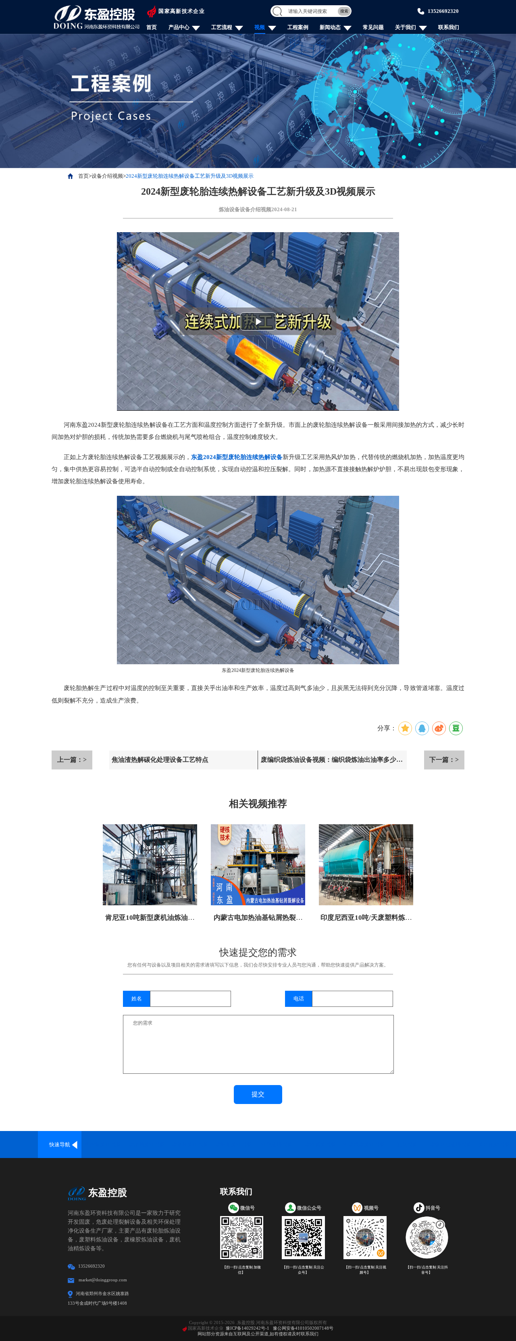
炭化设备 (407, 1144)
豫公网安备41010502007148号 (303, 1328)
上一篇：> (72, 759)
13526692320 (443, 11)
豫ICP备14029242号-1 (247, 1328)
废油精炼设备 (320, 1144)
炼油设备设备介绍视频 (245, 209)
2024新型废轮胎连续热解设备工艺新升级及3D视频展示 (190, 176)
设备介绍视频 (107, 176)
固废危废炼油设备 (364, 1144)
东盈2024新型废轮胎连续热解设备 (237, 457)
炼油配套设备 (494, 1144)
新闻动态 (330, 27)
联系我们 (448, 27)
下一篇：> (444, 759)
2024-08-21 (284, 209)
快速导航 (59, 1144)
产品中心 (179, 27)
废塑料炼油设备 (190, 1144)
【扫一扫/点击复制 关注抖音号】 (427, 1269)
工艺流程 (221, 27)
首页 (151, 27)
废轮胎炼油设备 (146, 1144)
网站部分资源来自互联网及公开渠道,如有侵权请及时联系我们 (258, 1333)
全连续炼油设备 (103, 1144)
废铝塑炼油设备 (233, 1144)
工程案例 (297, 27)
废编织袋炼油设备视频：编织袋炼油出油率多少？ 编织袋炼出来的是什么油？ (332, 762)
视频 (259, 27)
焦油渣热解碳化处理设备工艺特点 (160, 759)
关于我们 (405, 27)
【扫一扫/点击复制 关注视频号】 (365, 1269)
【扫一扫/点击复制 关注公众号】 (303, 1269)
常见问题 (373, 27)
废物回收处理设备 (451, 1144)
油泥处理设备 (277, 1144)
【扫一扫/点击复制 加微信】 (242, 1269)
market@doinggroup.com (103, 1279)
